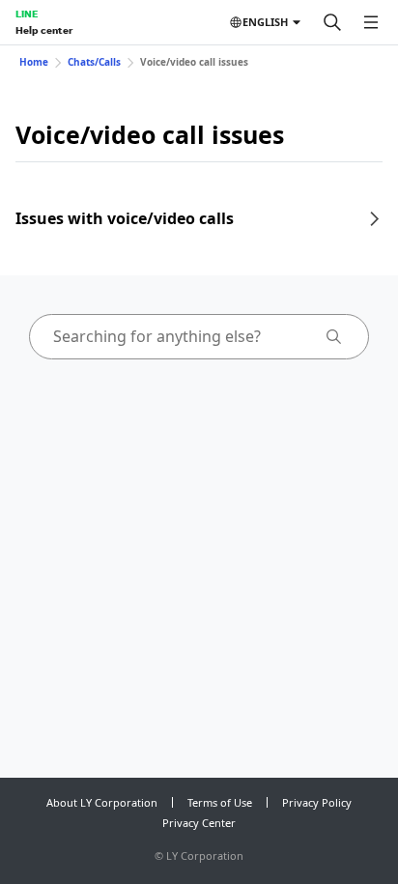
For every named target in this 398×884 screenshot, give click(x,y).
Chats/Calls (94, 62)
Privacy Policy (317, 802)
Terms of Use (219, 802)
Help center (43, 30)
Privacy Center (199, 822)
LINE (26, 13)
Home (33, 62)
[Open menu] (371, 22)
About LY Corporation (101, 802)
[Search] (332, 22)
